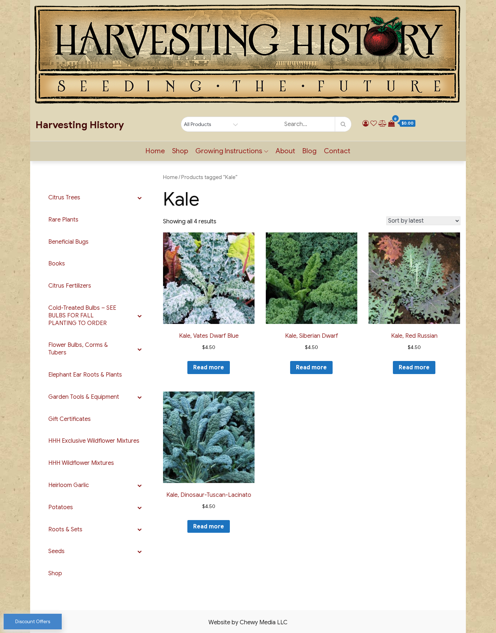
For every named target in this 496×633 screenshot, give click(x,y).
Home (155, 151)
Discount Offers (32, 621)
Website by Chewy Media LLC (248, 622)
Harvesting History (80, 125)
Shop (180, 151)
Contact (337, 151)
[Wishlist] (373, 123)
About (285, 151)
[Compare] (382, 123)
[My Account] (365, 123)
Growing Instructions (228, 151)
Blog (309, 151)
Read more (208, 367)
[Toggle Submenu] (139, 198)
